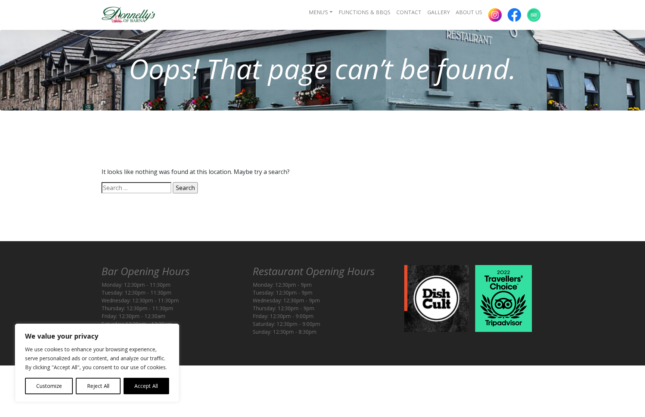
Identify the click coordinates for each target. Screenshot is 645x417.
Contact (408, 12)
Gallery (438, 12)
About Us (469, 12)
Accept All (146, 385)
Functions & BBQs (364, 12)
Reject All (98, 385)
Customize (49, 385)
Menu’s (318, 12)
